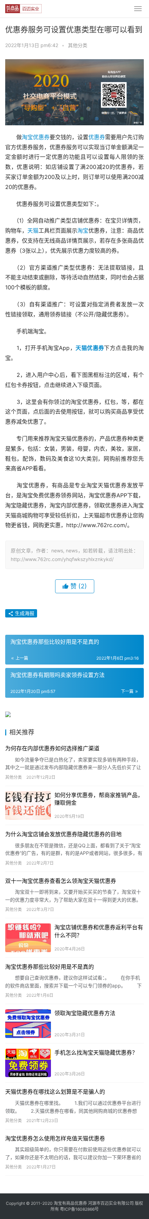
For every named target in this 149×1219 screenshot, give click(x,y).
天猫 (32, 230)
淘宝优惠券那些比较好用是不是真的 (49, 966)
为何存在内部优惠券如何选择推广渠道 (52, 748)
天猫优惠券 (90, 347)
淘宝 (82, 230)
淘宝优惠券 (36, 137)
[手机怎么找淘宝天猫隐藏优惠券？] (28, 1063)
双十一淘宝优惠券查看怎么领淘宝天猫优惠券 (60, 880)
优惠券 (96, 137)
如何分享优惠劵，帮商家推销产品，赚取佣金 (98, 799)
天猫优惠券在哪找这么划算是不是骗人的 (55, 1091)
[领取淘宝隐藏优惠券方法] (28, 1023)
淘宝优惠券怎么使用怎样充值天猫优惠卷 (55, 1138)
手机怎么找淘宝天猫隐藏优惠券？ (96, 1052)
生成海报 (24, 613)
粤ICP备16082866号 (79, 1209)
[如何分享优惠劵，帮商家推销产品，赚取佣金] (28, 805)
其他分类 (77, 45)
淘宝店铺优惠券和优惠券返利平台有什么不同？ (98, 931)
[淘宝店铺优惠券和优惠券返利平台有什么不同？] (28, 937)
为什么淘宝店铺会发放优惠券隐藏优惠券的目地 (63, 834)
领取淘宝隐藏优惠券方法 (84, 1013)
